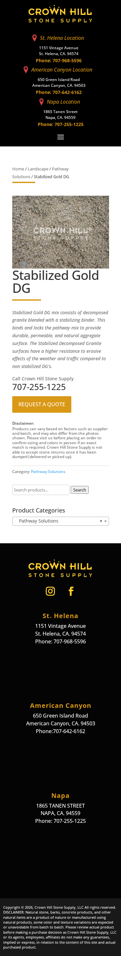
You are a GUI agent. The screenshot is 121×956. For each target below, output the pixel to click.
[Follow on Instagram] (50, 591)
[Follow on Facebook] (71, 591)
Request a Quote (41, 404)
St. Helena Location (62, 37)
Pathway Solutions (48, 471)
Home (18, 169)
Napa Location (63, 101)
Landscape (38, 169)
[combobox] (60, 521)
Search (79, 490)
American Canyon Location (61, 69)
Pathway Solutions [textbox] (58, 521)
